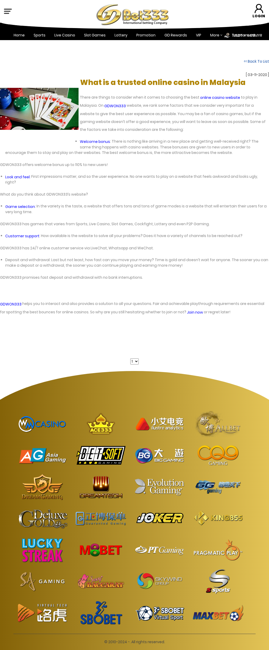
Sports (39, 35)
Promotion (146, 35)
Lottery (121, 35)
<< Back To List (256, 61)
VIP (198, 35)
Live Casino (64, 35)
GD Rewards (175, 35)
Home (19, 35)
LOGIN (258, 16)
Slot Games (95, 35)
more (214, 35)
